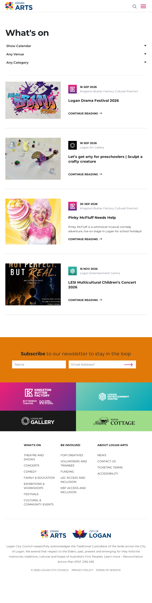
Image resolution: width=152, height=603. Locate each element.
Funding (67, 471)
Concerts (31, 465)
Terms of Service (108, 570)
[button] (39, 445)
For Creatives (72, 455)
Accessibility (107, 473)
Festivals (31, 494)
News (101, 455)
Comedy (30, 471)
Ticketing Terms (110, 467)
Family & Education (39, 477)
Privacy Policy (82, 570)
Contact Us (106, 461)
